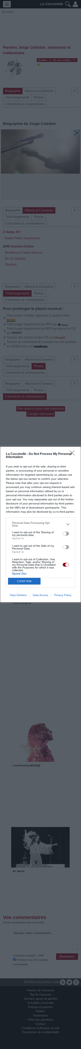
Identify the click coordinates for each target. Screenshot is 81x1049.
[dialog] (40, 524)
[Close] (73, 454)
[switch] (66, 534)
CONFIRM (24, 581)
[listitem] (40, 524)
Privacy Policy (62, 595)
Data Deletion (18, 595)
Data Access (40, 595)
